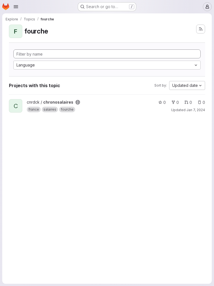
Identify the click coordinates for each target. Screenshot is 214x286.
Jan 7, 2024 (195, 110)
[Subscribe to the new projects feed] (200, 29)
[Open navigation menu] (15, 6)
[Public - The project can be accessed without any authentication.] (78, 102)
